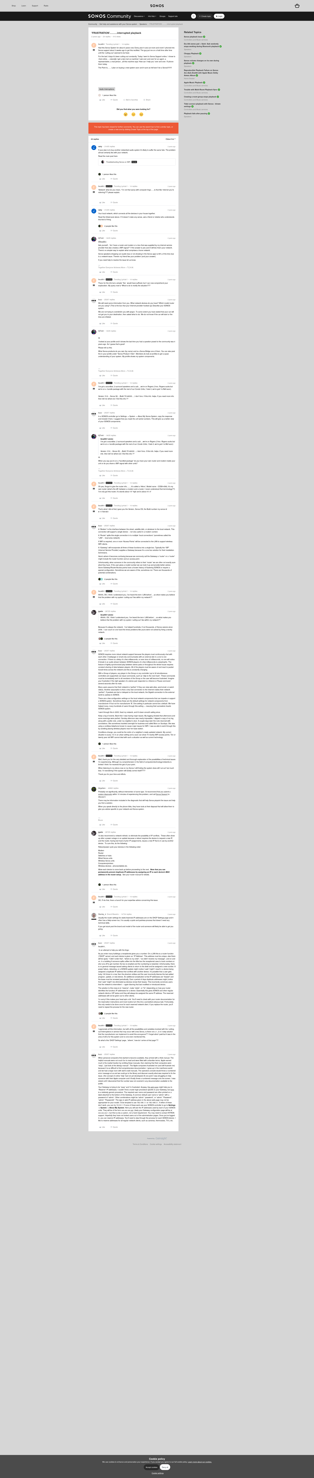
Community (92, 24)
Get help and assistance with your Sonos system (118, 24)
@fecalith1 (102, 241)
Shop (14, 5)
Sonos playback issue (193, 36)
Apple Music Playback (193, 82)
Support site (173, 16)
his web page (153, 1087)
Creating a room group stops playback (200, 96)
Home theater (189, 78)
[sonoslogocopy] (157, 6)
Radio (46, 5)
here (172, 1089)
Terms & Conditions (140, 1144)
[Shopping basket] (297, 6)
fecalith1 (101, 44)
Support (35, 5)
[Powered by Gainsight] (157, 1139)
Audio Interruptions (106, 89)
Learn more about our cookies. (200, 1462)
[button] (205, 16)
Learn (23, 5)
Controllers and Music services (196, 39)
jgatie (100, 611)
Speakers (143, 24)
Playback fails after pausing (195, 113)
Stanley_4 (102, 914)
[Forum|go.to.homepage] (109, 16)
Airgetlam (102, 788)
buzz (100, 299)
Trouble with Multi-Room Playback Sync (200, 89)
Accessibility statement (172, 1144)
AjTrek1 (101, 238)
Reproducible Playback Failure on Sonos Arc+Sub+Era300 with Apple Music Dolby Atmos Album (201, 73)
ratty (100, 146)
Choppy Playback (191, 53)
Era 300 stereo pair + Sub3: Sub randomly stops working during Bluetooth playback (201, 45)
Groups (162, 16)
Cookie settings (156, 1144)
